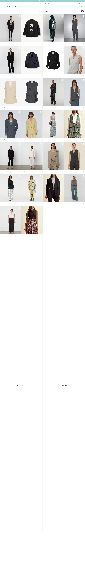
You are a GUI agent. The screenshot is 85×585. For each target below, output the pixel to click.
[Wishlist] (78, 6)
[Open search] (76, 6)
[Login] (80, 6)
